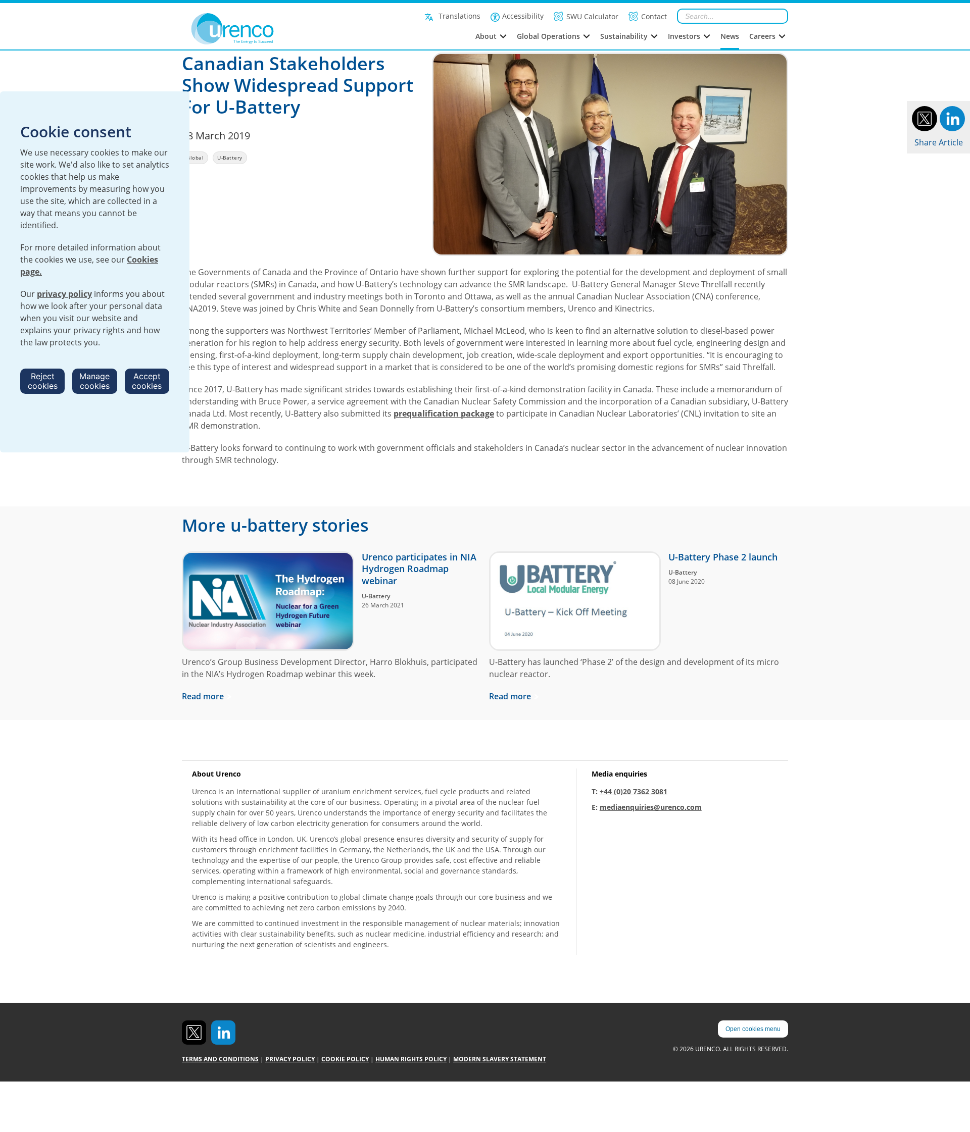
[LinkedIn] (952, 117)
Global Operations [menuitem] (548, 36)
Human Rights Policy (411, 1059)
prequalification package (444, 413)
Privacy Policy (290, 1059)
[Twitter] (924, 117)
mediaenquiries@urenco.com (651, 807)
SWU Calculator (592, 16)
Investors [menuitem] (684, 36)
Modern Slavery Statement (499, 1059)
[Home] (255, 28)
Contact (654, 16)
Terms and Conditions (220, 1059)
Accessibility (523, 16)
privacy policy (64, 293)
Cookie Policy (345, 1059)
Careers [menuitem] (762, 36)
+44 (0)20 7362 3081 (633, 791)
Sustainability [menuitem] (624, 36)
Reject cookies (43, 381)
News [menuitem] (729, 36)
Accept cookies (147, 381)
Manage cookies (94, 381)
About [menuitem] (486, 36)
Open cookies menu (753, 1029)
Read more (203, 696)
